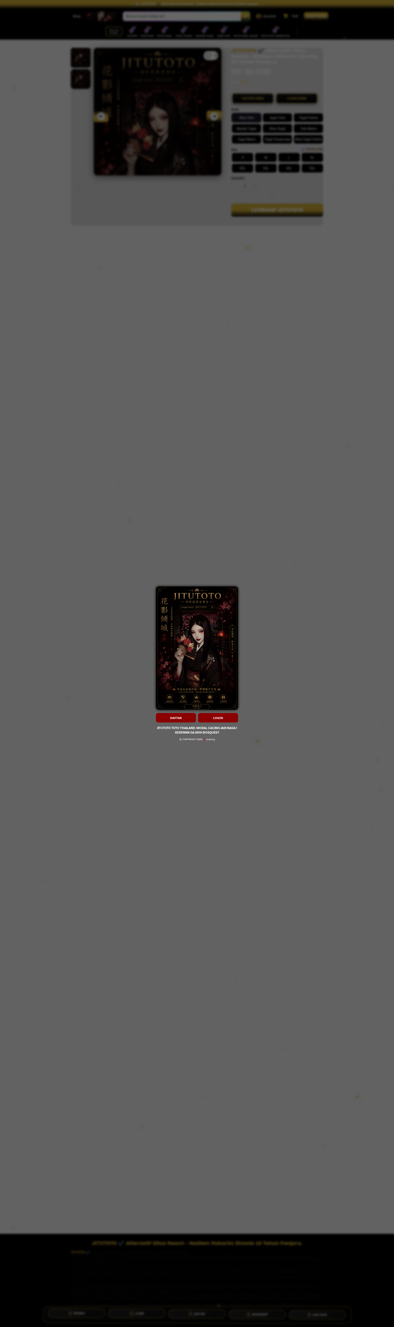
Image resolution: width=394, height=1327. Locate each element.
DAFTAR (176, 718)
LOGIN (218, 718)
